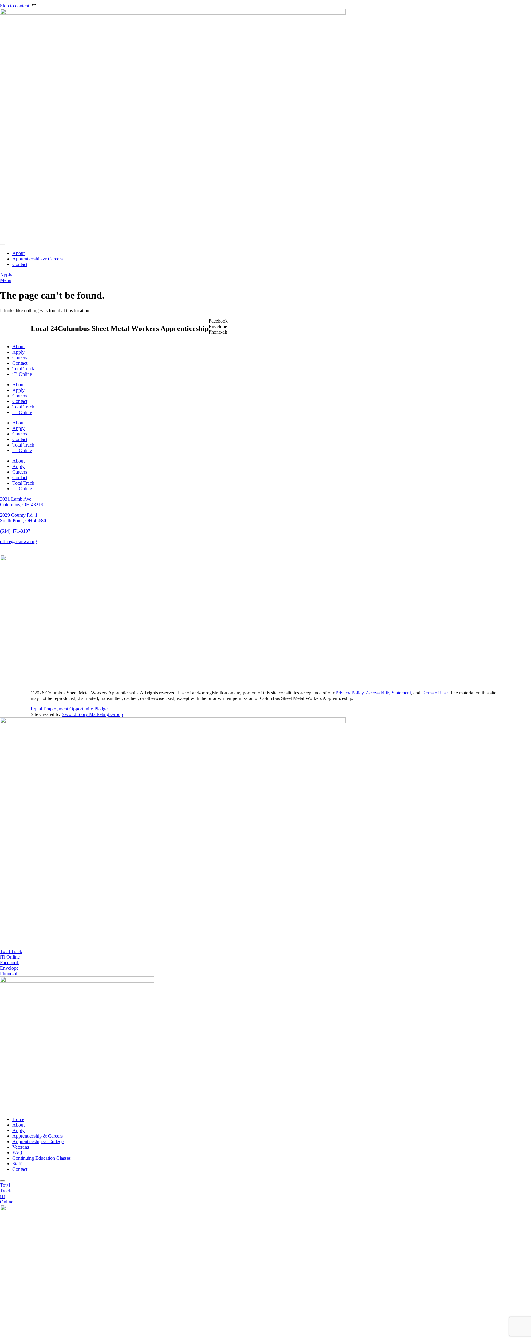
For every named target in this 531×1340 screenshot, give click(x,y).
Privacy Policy (350, 692)
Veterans (20, 1147)
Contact (19, 363)
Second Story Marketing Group (92, 714)
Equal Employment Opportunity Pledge (69, 708)
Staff (17, 1163)
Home (18, 1119)
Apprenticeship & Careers (37, 1136)
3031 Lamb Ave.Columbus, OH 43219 (21, 501)
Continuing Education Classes (41, 1158)
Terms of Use (435, 692)
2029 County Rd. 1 (18, 515)
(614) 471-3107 (15, 531)
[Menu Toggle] (2, 244)
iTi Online (22, 374)
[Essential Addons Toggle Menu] (2, 1181)
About (18, 346)
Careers (19, 357)
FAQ (17, 1152)
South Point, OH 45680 (23, 520)
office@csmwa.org (18, 541)
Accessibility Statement (388, 692)
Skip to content (15, 5)
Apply (18, 352)
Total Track (23, 368)
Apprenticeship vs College (38, 1141)
